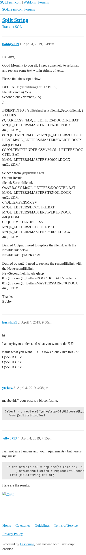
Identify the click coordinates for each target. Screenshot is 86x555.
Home (6, 525)
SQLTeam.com (10, 2)
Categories (22, 525)
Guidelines (42, 525)
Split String (15, 20)
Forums (43, 2)
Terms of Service (66, 525)
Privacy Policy (12, 534)
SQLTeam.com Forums (18, 9)
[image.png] (8, 494)
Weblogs (30, 2)
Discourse (27, 544)
